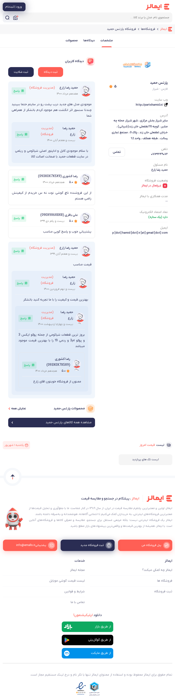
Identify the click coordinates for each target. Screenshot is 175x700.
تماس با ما (78, 602)
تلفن (164, 149)
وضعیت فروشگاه (156, 180)
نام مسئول (160, 165)
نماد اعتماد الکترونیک (154, 212)
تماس (117, 152)
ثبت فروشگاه (163, 591)
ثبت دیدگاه (50, 72)
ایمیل (164, 228)
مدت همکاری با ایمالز (154, 196)
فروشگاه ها (164, 581)
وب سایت (161, 100)
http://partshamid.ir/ (149, 105)
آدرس (164, 115)
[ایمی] (14, 519)
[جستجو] (7, 17)
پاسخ (16, 91)
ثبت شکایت (21, 72)
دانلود (87, 615)
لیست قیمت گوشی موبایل (67, 581)
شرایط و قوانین (74, 591)
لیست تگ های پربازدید (145, 459)
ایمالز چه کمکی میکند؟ (157, 570)
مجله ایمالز (77, 570)
